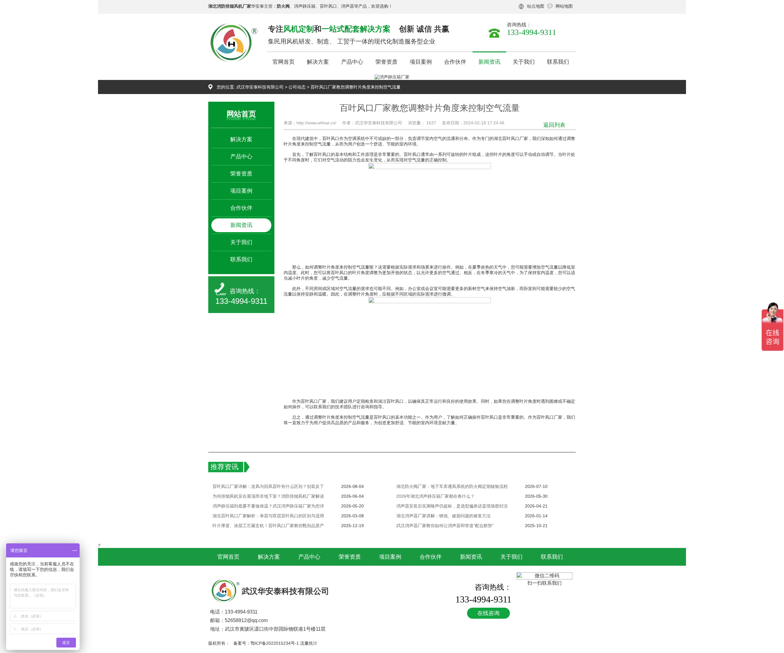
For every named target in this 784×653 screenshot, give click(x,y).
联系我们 (558, 62)
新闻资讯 (489, 62)
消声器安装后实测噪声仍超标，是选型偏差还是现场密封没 (452, 506)
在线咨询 (488, 613)
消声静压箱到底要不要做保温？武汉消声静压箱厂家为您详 (268, 506)
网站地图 (564, 6)
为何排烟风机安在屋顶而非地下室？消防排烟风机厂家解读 (268, 496)
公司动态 (297, 87)
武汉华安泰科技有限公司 (260, 87)
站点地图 (535, 6)
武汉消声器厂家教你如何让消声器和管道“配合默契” (445, 525)
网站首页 (241, 114)
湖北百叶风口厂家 (511, 138)
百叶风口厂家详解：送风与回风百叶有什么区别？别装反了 (268, 486)
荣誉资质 (386, 62)
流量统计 (308, 643)
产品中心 (352, 62)
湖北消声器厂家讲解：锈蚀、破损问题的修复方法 (443, 515)
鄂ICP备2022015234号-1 (275, 643)
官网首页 (284, 62)
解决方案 (318, 62)
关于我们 (524, 62)
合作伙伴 (455, 62)
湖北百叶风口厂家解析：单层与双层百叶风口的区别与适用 (268, 515)
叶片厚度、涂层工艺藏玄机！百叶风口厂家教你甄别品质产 (268, 525)
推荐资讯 (224, 467)
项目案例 (421, 62)
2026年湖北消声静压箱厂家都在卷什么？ (435, 496)
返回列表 (554, 125)
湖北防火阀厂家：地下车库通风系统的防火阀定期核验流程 (452, 486)
